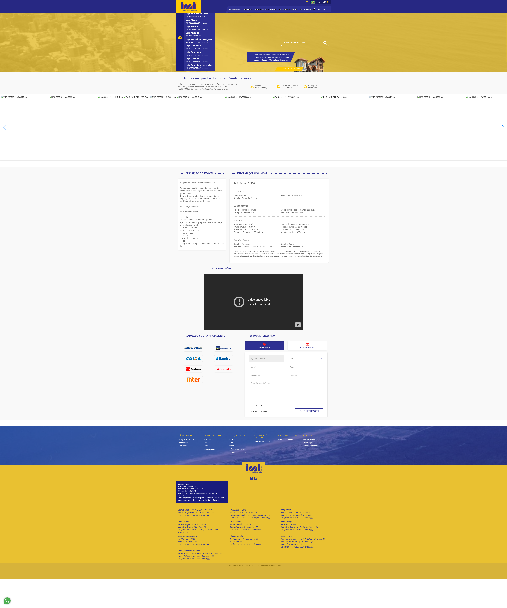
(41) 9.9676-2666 (192, 36)
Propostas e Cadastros (238, 452)
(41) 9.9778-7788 (192, 42)
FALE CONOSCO (323, 9)
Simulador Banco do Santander (223, 369)
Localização (308, 442)
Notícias (232, 439)
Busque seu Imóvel (186, 439)
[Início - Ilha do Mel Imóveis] (188, 6)
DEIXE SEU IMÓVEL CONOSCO (265, 9)
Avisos (231, 446)
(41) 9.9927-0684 (192, 61)
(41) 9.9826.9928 (192, 23)
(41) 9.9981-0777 (192, 68)
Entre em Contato (310, 439)
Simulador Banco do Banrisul (223, 358)
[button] (502, 127)
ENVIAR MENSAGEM (309, 411)
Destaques (183, 446)
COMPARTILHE (314, 86)
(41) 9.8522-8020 (192, 29)
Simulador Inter (193, 379)
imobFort (245, 566)
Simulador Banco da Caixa (193, 358)
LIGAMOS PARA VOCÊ (307, 9)
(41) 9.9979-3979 (192, 49)
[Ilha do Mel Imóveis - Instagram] (307, 2)
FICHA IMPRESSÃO (290, 86)
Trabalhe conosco (310, 446)
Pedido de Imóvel (285, 439)
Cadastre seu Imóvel (261, 441)
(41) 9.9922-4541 (192, 55)
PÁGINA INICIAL (235, 9)
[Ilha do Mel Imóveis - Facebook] (302, 2)
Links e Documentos (237, 449)
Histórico (207, 439)
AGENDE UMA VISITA (307, 347)
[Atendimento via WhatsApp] (7, 600)
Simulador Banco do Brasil (193, 348)
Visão (206, 446)
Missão (207, 442)
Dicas (231, 442)
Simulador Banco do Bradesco (193, 369)
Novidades (183, 442)
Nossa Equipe (209, 449)
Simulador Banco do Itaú (223, 348)
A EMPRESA (248, 9)
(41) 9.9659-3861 (192, 16)
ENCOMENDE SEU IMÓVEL (288, 9)
